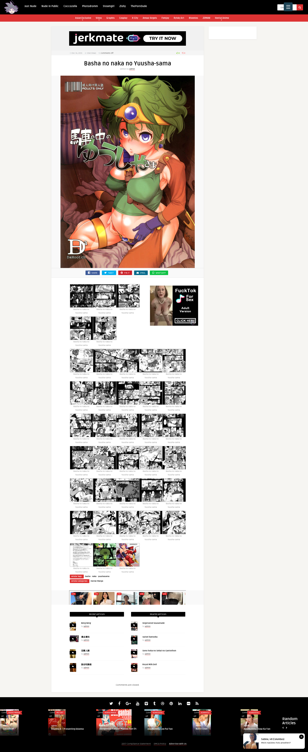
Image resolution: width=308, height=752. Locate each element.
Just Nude (30, 6)
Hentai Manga (97, 581)
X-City (135, 18)
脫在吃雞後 (86, 664)
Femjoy (165, 18)
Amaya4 (152, 728)
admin (132, 69)
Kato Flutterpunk (205, 728)
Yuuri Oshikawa (59, 728)
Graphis (110, 18)
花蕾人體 (85, 650)
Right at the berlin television (18, 728)
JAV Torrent (254, 713)
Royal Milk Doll (149, 664)
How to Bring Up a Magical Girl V (116, 728)
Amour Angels (150, 18)
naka (94, 576)
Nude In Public (50, 6)
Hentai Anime (222, 18)
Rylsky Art (179, 18)
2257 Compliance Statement (136, 743)
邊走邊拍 (85, 637)
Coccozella (70, 6)
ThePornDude (139, 6)
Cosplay (123, 18)
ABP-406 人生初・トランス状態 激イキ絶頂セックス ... (264, 730)
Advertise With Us (178, 743)
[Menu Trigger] (288, 6)
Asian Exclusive (83, 18)
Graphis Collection (65, 713)
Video (99, 18)
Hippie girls (158, 713)
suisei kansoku (150, 637)
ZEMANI (206, 18)
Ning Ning (86, 623)
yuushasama (103, 576)
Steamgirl (108, 6)
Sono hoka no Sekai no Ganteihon (159, 650)
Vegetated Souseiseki (153, 623)
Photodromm (90, 6)
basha (87, 576)
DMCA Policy (160, 743)
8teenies (193, 18)
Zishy (122, 6)
